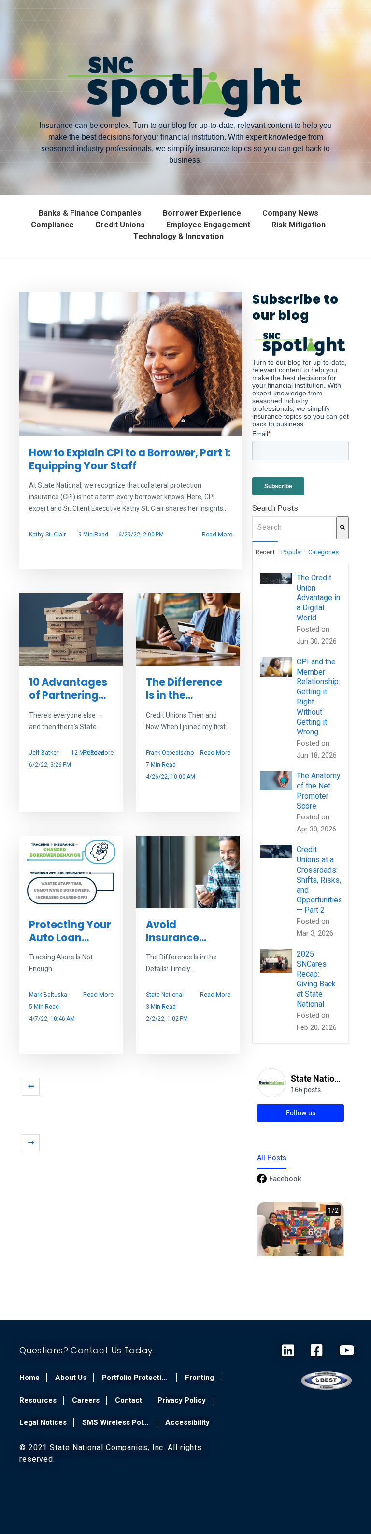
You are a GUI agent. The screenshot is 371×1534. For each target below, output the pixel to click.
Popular (291, 552)
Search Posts (275, 508)
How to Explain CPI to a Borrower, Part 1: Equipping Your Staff (130, 459)
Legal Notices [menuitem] (43, 1422)
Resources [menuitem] (38, 1400)
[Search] (342, 527)
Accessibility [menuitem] (187, 1422)
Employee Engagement (208, 224)
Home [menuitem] (29, 1377)
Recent (265, 552)
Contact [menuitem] (128, 1400)
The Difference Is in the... (184, 688)
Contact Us (97, 1350)
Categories (323, 552)
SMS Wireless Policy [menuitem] (116, 1422)
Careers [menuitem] (86, 1400)
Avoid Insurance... (176, 930)
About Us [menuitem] (70, 1377)
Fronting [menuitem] (199, 1377)
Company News (290, 213)
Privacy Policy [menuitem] (181, 1400)
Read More (217, 534)
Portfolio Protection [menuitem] (136, 1377)
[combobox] (294, 527)
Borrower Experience (202, 213)
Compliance (52, 224)
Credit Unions (120, 224)
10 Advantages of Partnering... (68, 688)
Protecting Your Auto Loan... (70, 930)
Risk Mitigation (298, 224)
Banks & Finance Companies (90, 213)
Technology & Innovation (178, 236)
